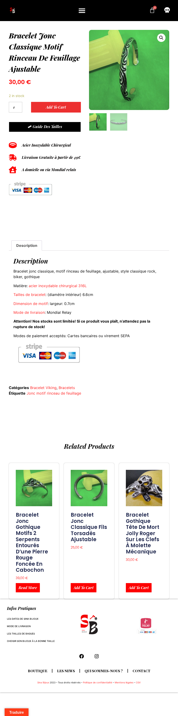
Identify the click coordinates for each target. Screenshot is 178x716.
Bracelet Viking (43, 387)
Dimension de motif (30, 303)
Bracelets (67, 387)
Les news (66, 671)
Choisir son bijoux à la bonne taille (31, 641)
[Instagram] (96, 656)
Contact (141, 671)
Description (26, 245)
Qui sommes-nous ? (104, 671)
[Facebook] (81, 656)
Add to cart (56, 107)
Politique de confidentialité (97, 682)
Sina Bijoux (43, 682)
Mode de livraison (29, 312)
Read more (28, 587)
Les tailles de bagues (21, 633)
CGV (138, 682)
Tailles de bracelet (29, 294)
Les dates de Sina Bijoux (22, 618)
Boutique (37, 671)
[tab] (26, 245)
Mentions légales (124, 682)
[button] (82, 10)
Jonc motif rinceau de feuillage (54, 393)
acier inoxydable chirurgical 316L (58, 285)
